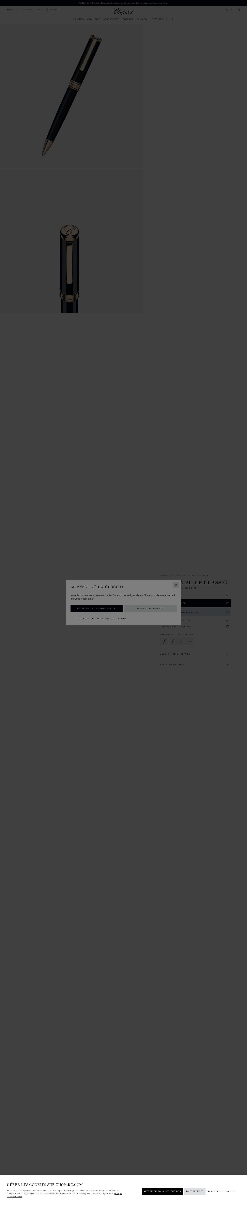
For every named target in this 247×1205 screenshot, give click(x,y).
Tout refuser (195, 1191)
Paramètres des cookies (221, 1191)
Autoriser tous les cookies (162, 1191)
